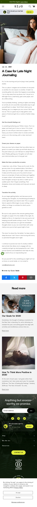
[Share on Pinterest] (23, 277)
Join (31, 410)
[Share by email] (31, 277)
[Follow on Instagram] (19, 418)
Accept (18, 492)
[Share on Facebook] (6, 277)
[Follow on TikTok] (24, 418)
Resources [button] (5, 445)
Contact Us (18, 452)
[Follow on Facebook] (13, 418)
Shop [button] (3, 435)
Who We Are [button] (6, 440)
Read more (5, 330)
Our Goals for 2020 (11, 316)
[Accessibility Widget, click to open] (2, 253)
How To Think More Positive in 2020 (16, 373)
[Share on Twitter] (14, 277)
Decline (18, 497)
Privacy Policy (18, 487)
